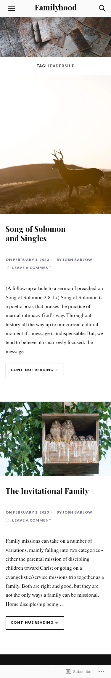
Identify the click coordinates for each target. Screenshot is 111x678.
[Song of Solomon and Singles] (55, 212)
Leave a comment (32, 267)
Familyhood (56, 7)
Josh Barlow (77, 259)
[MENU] (11, 8)
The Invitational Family (47, 491)
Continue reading (30, 372)
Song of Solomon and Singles (36, 233)
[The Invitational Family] (55, 474)
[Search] (96, 8)
